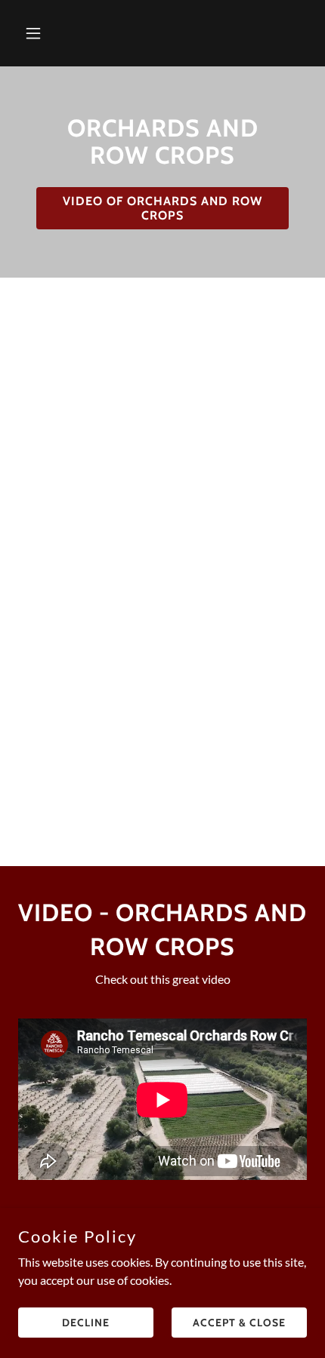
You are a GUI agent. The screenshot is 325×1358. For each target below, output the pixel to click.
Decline (86, 1322)
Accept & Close (239, 1322)
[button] (39, 33)
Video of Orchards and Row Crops (162, 208)
